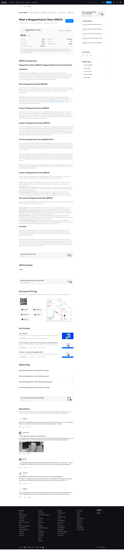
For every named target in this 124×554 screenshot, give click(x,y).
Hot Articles (61, 12)
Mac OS (38, 314)
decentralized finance (55, 101)
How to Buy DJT (23, 333)
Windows (26, 319)
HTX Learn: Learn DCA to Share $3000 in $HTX (31, 352)
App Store (25, 309)
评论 (21, 467)
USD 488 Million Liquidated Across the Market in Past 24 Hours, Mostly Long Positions (40, 476)
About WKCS (23, 12)
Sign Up (69, 21)
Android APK (25, 314)
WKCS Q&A (71, 12)
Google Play (38, 309)
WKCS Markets (34, 12)
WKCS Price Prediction (48, 12)
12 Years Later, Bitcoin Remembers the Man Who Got (32, 436)
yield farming (57, 157)
